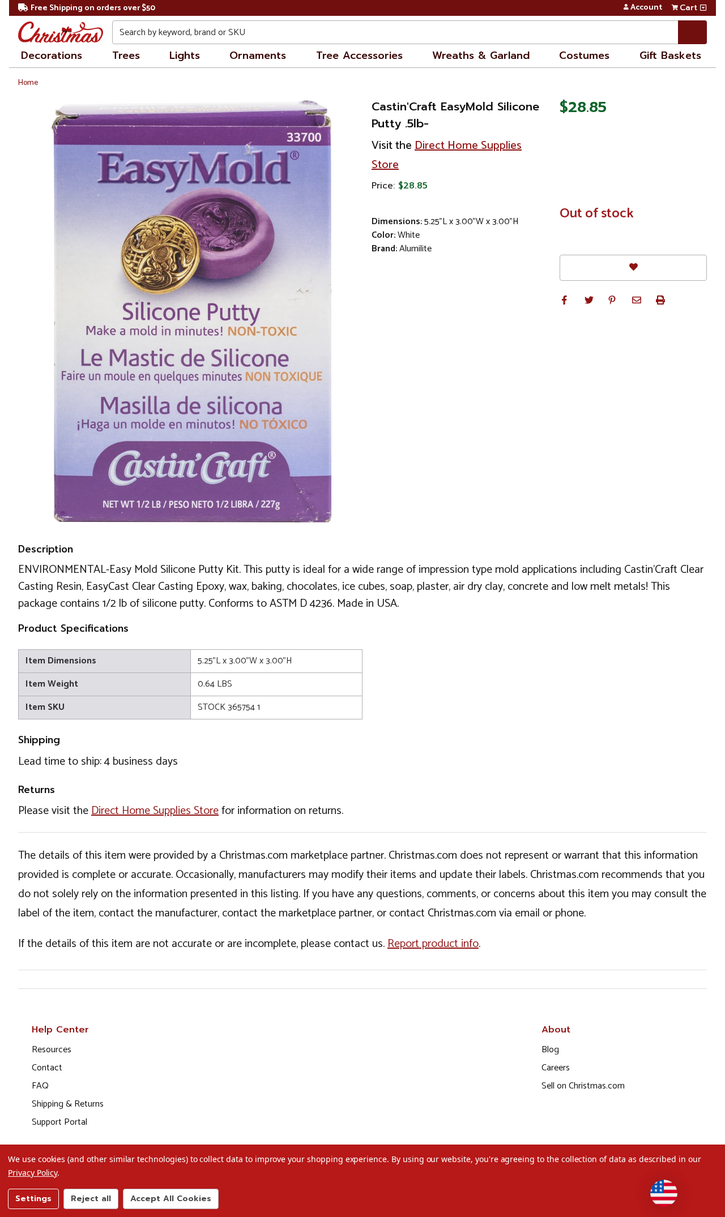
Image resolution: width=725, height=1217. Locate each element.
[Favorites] (633, 267)
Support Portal (59, 1122)
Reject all (91, 1199)
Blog (550, 1049)
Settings (33, 1199)
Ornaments (257, 55)
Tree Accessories (359, 55)
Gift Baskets (670, 55)
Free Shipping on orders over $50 (93, 8)
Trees (126, 55)
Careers (555, 1067)
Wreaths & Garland (481, 55)
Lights (184, 55)
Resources (51, 1049)
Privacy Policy (32, 1172)
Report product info (433, 944)
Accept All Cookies (170, 1199)
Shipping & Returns (68, 1104)
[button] (564, 300)
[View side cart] (703, 7)
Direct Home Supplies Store (155, 811)
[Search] (692, 32)
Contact (47, 1067)
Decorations (51, 55)
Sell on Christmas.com (583, 1086)
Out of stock (597, 214)
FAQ (40, 1086)
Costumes (584, 55)
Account (646, 8)
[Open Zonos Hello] (663, 1193)
